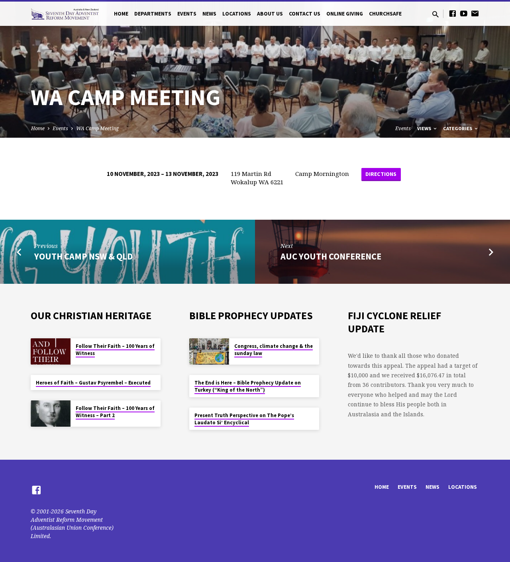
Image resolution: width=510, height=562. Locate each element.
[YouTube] (463, 13)
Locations (236, 13)
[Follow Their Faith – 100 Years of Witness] (51, 351)
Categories (458, 128)
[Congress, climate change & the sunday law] (209, 351)
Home (121, 13)
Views (424, 128)
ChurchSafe (385, 13)
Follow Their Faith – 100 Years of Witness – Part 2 (115, 412)
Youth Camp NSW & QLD (83, 256)
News (209, 13)
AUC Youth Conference (330, 256)
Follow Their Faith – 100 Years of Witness (115, 350)
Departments (152, 13)
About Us (270, 13)
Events (186, 13)
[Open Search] (435, 14)
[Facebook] (452, 13)
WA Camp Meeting (97, 128)
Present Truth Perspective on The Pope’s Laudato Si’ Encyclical (244, 419)
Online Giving (344, 13)
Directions (380, 174)
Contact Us (304, 13)
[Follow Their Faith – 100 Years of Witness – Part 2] (51, 413)
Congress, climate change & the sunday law (273, 350)
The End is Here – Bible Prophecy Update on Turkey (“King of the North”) (247, 386)
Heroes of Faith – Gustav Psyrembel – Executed (93, 382)
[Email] (475, 13)
